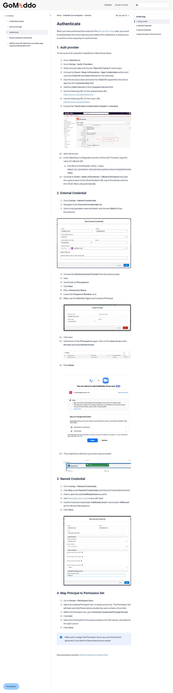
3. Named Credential (143, 30)
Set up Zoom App (15, 27)
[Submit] (137, 5)
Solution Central (121, 5)
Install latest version (16, 21)
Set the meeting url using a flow (20, 38)
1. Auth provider (141, 21)
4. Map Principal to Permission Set (148, 34)
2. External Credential (143, 26)
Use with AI (122, 15)
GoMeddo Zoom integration (73, 15)
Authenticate (14, 32)
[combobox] (152, 5)
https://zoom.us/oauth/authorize (78, 94)
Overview (10, 16)
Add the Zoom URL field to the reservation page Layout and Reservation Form (26, 44)
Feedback (11, 686)
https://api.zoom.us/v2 (78, 498)
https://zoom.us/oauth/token (77, 102)
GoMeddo (108, 5)
